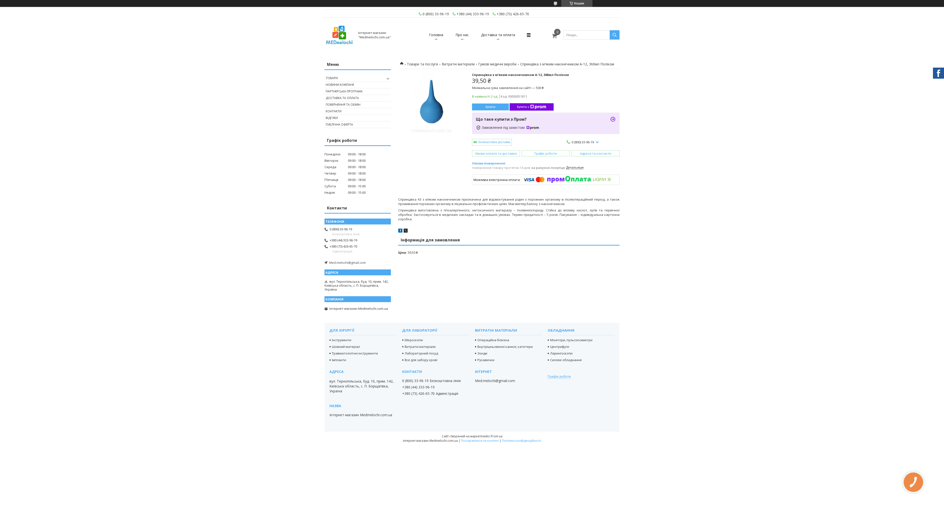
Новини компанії (340, 85)
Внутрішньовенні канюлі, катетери (505, 346)
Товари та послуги (422, 64)
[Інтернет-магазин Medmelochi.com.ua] (339, 35)
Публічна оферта (339, 124)
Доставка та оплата (498, 34)
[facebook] (400, 231)
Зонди (482, 353)
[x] (406, 231)
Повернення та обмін (343, 105)
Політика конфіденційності (521, 441)
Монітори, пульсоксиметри (571, 340)
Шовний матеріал (346, 346)
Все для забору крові (421, 360)
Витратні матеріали (458, 64)
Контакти (333, 111)
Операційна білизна (493, 340)
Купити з (523, 107)
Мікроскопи (414, 340)
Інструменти (341, 340)
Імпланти (339, 360)
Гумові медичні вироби (497, 64)
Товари (332, 78)
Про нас (462, 34)
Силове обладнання (566, 360)
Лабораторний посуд (421, 353)
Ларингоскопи (561, 353)
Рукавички (485, 360)
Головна (436, 34)
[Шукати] (615, 35)
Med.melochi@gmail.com (347, 263)
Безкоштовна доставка (494, 142)
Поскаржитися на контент (480, 441)
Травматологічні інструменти (355, 353)
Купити (490, 107)
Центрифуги (559, 346)
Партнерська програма (344, 91)
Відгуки (332, 118)
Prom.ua (496, 436)
